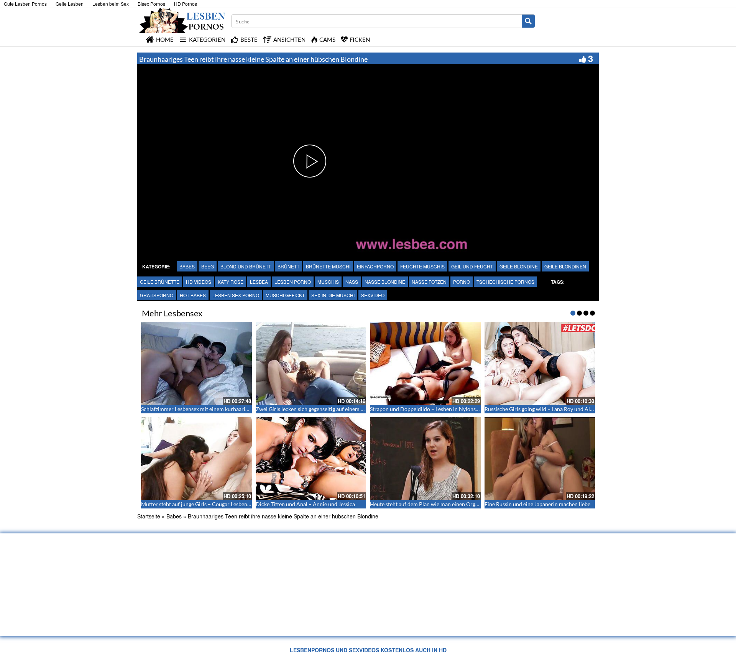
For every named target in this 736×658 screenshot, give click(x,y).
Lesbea (259, 281)
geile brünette (159, 281)
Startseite (148, 516)
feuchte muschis (422, 266)
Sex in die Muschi (333, 295)
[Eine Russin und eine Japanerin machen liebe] (540, 458)
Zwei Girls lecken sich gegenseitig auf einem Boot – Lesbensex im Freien (341, 409)
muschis (328, 281)
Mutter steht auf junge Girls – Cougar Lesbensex (198, 504)
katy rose (230, 281)
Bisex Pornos (151, 4)
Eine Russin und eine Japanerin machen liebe (537, 504)
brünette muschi (328, 266)
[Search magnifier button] (528, 21)
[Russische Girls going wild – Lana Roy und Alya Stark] (540, 363)
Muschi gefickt (285, 295)
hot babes (193, 295)
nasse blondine (385, 281)
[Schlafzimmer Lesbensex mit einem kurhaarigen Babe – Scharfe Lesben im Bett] (196, 363)
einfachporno (375, 266)
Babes (187, 266)
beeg (207, 266)
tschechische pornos (505, 281)
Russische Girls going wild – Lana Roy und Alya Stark (547, 409)
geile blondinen (565, 266)
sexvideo (372, 295)
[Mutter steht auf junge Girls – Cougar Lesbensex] (196, 458)
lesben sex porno (235, 295)
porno (461, 281)
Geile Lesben (70, 4)
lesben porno (292, 281)
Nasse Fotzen (429, 281)
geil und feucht (472, 266)
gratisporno (156, 295)
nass (351, 281)
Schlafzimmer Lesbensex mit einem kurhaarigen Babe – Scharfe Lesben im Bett (233, 409)
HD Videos (198, 281)
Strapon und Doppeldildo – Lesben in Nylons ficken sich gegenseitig (449, 409)
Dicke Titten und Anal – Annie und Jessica (305, 504)
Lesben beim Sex (110, 4)
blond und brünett (245, 266)
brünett (288, 266)
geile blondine (518, 266)
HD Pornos (185, 4)
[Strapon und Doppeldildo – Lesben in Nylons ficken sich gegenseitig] (425, 363)
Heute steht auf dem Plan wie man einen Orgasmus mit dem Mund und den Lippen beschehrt (479, 504)
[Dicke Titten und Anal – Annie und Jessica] (311, 458)
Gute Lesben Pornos (25, 4)
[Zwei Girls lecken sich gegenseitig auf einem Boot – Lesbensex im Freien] (311, 363)
